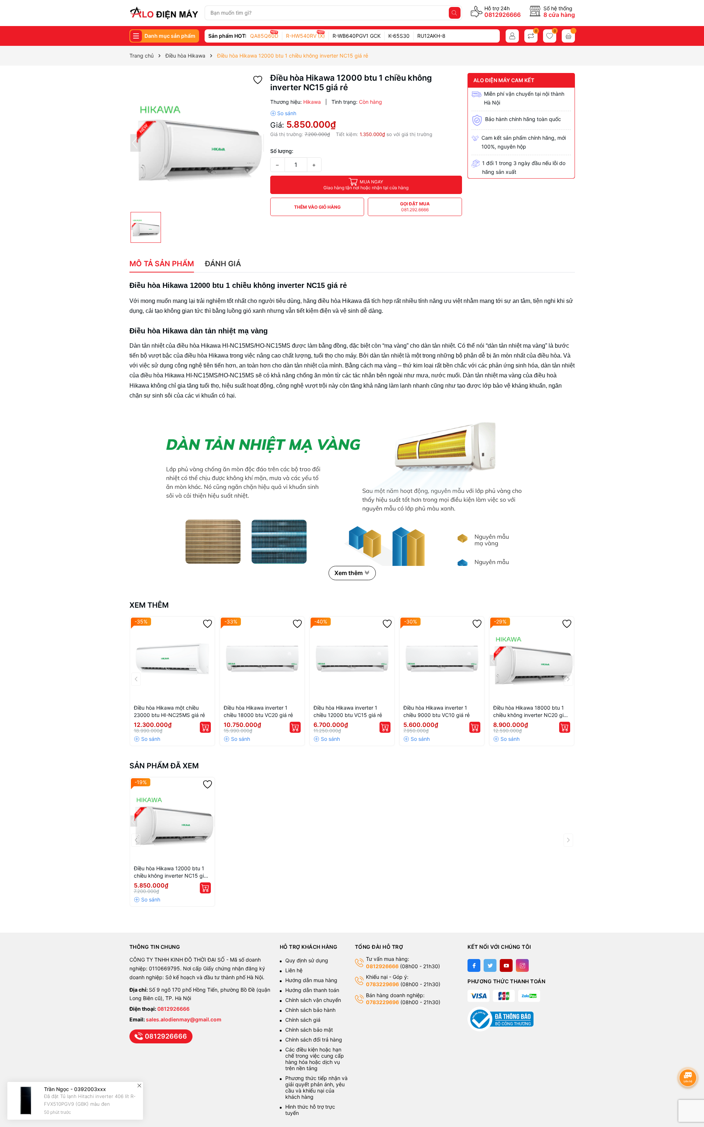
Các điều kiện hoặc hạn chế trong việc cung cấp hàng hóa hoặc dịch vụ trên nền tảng (314, 1058)
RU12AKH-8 (431, 36)
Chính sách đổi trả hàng (313, 1039)
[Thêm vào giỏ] (205, 727)
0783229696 (382, 984)
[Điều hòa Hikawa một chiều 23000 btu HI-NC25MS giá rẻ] (172, 659)
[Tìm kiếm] (455, 13)
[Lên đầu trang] (689, 1058)
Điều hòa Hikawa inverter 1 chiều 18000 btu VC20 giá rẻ (258, 711)
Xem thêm (149, 605)
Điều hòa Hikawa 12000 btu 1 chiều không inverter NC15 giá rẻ (170, 872)
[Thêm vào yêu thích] (257, 79)
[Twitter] (490, 965)
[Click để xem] (197, 140)
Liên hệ (293, 970)
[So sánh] (283, 113)
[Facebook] (473, 965)
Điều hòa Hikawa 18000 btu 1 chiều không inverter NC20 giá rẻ (529, 712)
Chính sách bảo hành (310, 1010)
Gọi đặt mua (415, 206)
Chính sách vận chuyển (313, 1000)
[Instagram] (522, 965)
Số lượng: (281, 151)
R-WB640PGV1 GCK (357, 36)
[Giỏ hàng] (568, 36)
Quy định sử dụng (306, 960)
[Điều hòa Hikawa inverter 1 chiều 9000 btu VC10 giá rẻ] (442, 659)
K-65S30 (399, 36)
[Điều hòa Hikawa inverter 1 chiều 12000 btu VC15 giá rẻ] (352, 659)
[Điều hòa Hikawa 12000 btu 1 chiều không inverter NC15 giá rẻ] (172, 819)
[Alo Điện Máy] (164, 13)
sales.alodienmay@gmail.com (183, 1019)
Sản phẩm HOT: (227, 36)
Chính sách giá (302, 1020)
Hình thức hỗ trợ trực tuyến (310, 1110)
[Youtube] (506, 965)
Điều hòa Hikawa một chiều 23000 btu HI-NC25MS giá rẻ (169, 711)
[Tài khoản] (512, 36)
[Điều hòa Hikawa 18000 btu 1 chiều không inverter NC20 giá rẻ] (531, 659)
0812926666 (502, 14)
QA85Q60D (264, 36)
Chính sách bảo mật (309, 1030)
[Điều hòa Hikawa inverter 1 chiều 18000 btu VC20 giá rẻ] (262, 659)
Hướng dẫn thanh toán (312, 990)
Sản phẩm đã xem (164, 765)
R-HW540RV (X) (305, 36)
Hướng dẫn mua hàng (311, 980)
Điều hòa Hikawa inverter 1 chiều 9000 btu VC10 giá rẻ (436, 711)
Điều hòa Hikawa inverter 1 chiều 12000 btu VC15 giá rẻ (348, 711)
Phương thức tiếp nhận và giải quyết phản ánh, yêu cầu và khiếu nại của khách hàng (316, 1087)
